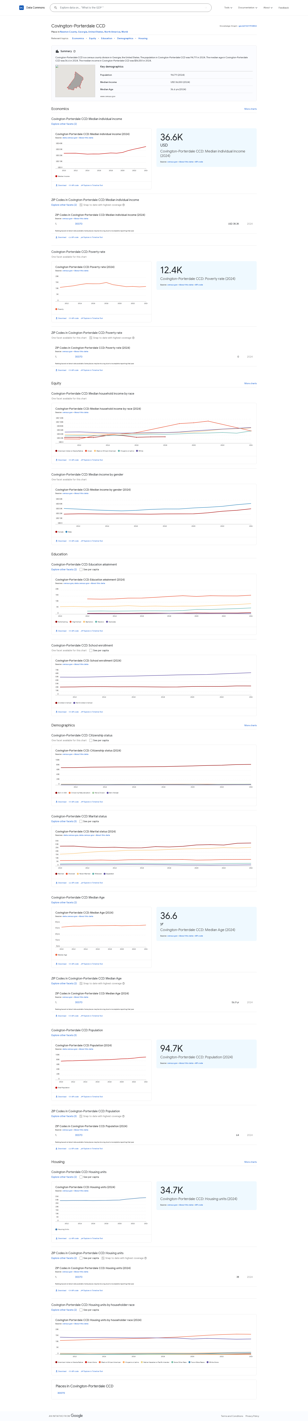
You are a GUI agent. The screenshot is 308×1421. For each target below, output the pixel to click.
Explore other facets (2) (64, 123)
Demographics (125, 38)
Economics (78, 38)
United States (95, 31)
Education (106, 38)
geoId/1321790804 (248, 26)
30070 (78, 223)
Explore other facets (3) (64, 821)
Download (62, 185)
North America (112, 31)
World (124, 31)
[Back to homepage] (21, 7)
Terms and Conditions (232, 1416)
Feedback (284, 7)
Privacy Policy (252, 1416)
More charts (250, 108)
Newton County (68, 31)
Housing (142, 38)
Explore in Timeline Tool (93, 185)
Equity (92, 38)
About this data (86, 138)
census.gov (172, 162)
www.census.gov (107, 96)
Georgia (82, 31)
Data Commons (35, 7)
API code (75, 185)
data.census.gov (69, 138)
